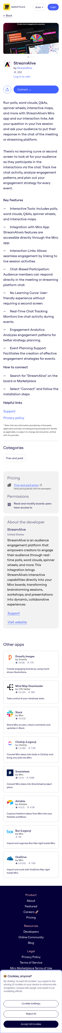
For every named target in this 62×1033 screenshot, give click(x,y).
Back (7, 15)
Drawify (23, 659)
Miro (21, 715)
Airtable (23, 804)
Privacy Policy (31, 957)
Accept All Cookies (31, 1024)
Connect (24, 89)
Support (9, 411)
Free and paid (14, 458)
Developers (31, 931)
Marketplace (18, 7)
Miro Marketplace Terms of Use (31, 968)
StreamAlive (24, 68)
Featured (31, 906)
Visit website (17, 622)
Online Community (31, 937)
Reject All (31, 1013)
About (31, 901)
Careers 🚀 (31, 912)
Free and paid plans (26, 485)
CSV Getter (24, 689)
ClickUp (23, 744)
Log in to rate (22, 76)
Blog (31, 943)
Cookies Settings (31, 1003)
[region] (31, 1001)
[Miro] (7, 7)
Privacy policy (13, 418)
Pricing (31, 917)
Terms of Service (31, 962)
